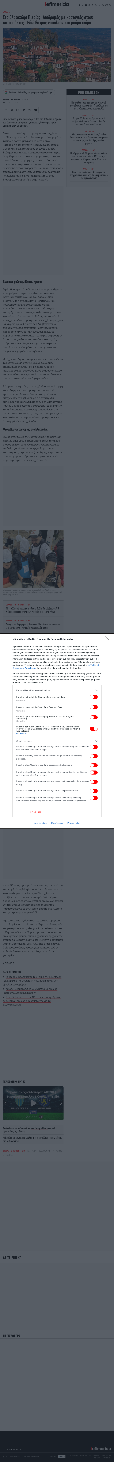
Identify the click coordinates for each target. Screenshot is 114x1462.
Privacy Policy (73, 823)
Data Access (57, 823)
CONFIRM (35, 812)
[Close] (108, 639)
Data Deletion (40, 823)
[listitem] (57, 690)
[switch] (94, 697)
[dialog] (57, 731)
